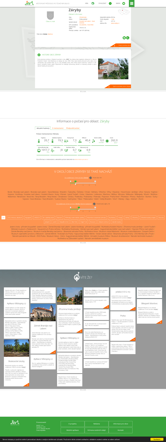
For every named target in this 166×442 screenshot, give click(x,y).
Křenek (63, 194)
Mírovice (121, 194)
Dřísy (109, 192)
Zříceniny (135, 218)
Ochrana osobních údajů (96, 430)
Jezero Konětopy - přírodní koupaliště (85, 227)
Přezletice (124, 196)
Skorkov (148, 196)
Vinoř (115, 199)
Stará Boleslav (35, 199)
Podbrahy (78, 196)
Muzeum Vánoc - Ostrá (56, 236)
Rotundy (161, 218)
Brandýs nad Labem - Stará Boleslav (45, 192)
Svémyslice (72, 199)
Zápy (127, 199)
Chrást (87, 192)
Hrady (120, 218)
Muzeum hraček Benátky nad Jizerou (48, 231)
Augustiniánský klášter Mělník (77, 236)
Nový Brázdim (40, 196)
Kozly (57, 194)
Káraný (147, 192)
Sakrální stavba (116, 222)
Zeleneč (134, 199)
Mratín (146, 194)
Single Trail (83, 222)
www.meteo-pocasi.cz (81, 159)
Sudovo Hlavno (60, 199)
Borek (10, 192)
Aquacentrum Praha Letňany (49, 229)
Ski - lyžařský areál (48, 218)
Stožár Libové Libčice (104, 234)
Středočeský (82, 17)
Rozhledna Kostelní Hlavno (112, 227)
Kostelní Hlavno (48, 194)
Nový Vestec (52, 196)
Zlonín (141, 199)
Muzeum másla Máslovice (109, 231)
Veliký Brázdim (105, 199)
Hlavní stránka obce (124, 45)
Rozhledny (112, 218)
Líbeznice (89, 194)
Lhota (82, 194)
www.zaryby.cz (115, 23)
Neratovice (21, 196)
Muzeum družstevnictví (120, 236)
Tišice (80, 199)
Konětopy (19, 194)
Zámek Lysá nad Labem (89, 229)
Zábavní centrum (104, 222)
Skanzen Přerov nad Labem (143, 229)
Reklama (96, 424)
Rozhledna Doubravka (70, 229)
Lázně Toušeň (72, 194)
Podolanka (88, 196)
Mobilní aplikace (72, 430)
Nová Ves (30, 196)
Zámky (127, 218)
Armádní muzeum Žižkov (100, 236)
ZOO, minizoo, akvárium (15, 218)
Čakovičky (72, 192)
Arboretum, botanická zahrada (96, 218)
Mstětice (154, 194)
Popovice (105, 196)
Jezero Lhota (42, 227)
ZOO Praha (41, 236)
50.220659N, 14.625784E (86, 25)
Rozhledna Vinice (91, 231)
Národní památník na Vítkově (23, 236)
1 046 (112, 19)
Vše (3, 218)
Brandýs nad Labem (21, 192)
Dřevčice (102, 192)
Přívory (132, 196)
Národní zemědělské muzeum (97, 238)
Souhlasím (157, 439)
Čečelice (80, 192)
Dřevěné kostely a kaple (148, 218)
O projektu (72, 424)
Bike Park (74, 222)
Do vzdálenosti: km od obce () (74, 204)
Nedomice (12, 196)
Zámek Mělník (50, 234)
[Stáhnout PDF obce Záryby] (124, 37)
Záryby (75, 9)
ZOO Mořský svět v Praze (144, 234)
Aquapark (28, 218)
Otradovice (62, 196)
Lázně (54, 222)
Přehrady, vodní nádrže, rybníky (74, 218)
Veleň (96, 199)
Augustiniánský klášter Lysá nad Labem (115, 229)
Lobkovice (98, 194)
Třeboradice (88, 199)
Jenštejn (135, 192)
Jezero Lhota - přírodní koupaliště (23, 227)
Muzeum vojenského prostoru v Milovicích (27, 234)
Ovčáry (70, 196)
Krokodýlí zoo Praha (65, 234)
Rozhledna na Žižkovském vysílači (70, 238)
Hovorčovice (125, 192)
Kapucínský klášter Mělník (85, 234)
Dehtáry (94, 192)
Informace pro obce (120, 424)
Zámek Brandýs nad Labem (59, 227)
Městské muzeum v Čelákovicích (23, 229)
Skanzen (59, 218)
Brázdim (63, 192)
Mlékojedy (139, 194)
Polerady (97, 196)
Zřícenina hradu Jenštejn (133, 227)
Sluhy (155, 196)
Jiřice (141, 192)
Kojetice (154, 192)
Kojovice (11, 194)
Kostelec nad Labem (32, 194)
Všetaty (121, 199)
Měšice (114, 194)
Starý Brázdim (48, 199)
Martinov (50, 34)
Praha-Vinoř (114, 196)
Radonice (140, 196)
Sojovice (26, 199)
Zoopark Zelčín (148, 231)
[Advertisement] (83, 105)
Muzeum (92, 222)
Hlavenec (116, 192)
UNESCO (37, 218)
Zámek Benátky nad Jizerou (21, 231)
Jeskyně (47, 222)
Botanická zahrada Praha (73, 231)
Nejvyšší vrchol (64, 222)
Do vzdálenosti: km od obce (76, 178)
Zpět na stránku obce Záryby (122, 86)
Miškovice (129, 194)
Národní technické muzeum (142, 236)
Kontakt (121, 430)
